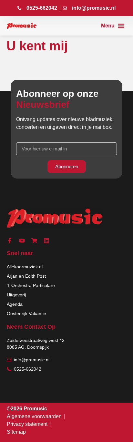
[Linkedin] (46, 240)
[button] (112, 26)
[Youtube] (22, 240)
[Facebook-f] (10, 240)
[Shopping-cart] (34, 240)
